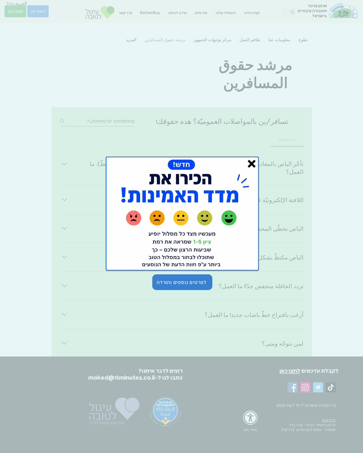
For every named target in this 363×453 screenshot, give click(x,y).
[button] (252, 164)
